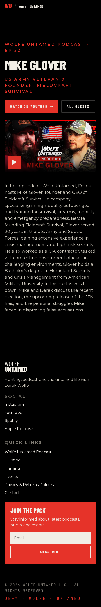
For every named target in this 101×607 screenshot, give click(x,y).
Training (12, 468)
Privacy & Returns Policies (29, 485)
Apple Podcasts (19, 429)
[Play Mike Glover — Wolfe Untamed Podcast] (50, 146)
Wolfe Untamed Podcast (28, 452)
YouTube (14, 412)
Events (11, 476)
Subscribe (50, 551)
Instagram (14, 404)
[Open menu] (91, 6)
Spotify (11, 420)
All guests (78, 106)
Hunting (13, 460)
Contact (12, 493)
